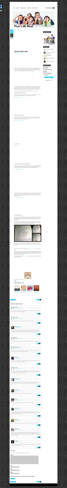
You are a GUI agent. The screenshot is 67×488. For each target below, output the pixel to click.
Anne (15, 317)
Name (11, 465)
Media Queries (23, 8)
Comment (11, 454)
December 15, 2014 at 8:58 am (18, 338)
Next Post (38, 299)
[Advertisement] (27, 60)
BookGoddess (17, 326)
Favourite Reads (35, 8)
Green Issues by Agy (32, 248)
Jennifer (16, 408)
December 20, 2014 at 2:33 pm (18, 420)
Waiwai (16, 307)
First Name (45, 71)
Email (11, 468)
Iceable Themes (26, 484)
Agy (15, 367)
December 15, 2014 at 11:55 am (18, 358)
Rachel (16, 419)
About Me (18, 8)
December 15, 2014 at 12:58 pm (18, 390)
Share (1, 9)
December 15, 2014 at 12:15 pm (18, 368)
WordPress (20, 484)
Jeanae (16, 357)
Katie (15, 440)
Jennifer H (16, 347)
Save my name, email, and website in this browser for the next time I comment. (22, 476)
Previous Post (13, 299)
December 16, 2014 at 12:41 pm (18, 409)
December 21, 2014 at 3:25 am (18, 429)
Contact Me (29, 8)
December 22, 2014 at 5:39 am (18, 441)
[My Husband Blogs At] (49, 34)
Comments (12, 36)
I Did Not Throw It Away (21, 51)
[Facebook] (1, 6)
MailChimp (50, 80)
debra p (16, 389)
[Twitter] (1, 7)
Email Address (45, 67)
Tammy (16, 428)
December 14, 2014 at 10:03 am (18, 318)
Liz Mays (16, 378)
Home (14, 8)
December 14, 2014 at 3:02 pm (18, 327)
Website (11, 472)
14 (11, 35)
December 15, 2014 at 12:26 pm (18, 379)
